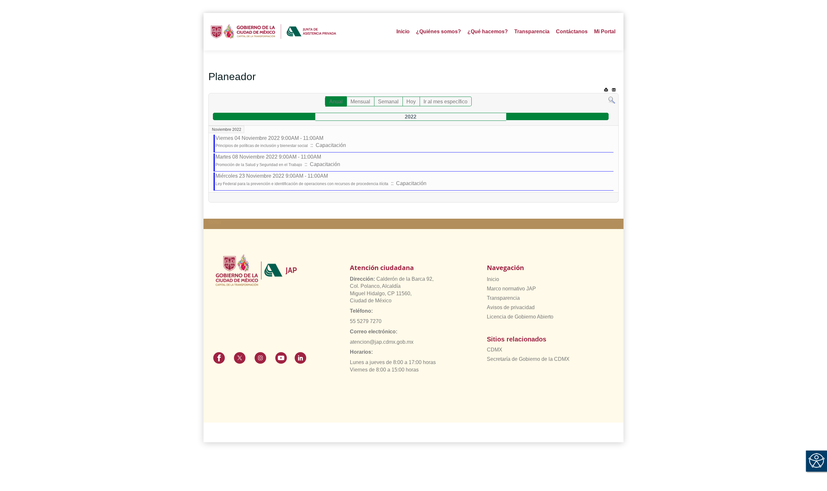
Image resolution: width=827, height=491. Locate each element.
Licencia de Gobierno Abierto (520, 316)
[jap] (273, 31)
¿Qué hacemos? (487, 31)
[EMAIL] (614, 90)
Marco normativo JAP (511, 288)
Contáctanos (572, 31)
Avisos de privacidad (511, 307)
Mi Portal (604, 31)
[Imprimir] (606, 90)
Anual (336, 101)
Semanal (388, 101)
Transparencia (503, 298)
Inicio (403, 31)
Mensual (360, 101)
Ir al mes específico (445, 101)
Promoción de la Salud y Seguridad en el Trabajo (258, 164)
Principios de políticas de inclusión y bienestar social (261, 145)
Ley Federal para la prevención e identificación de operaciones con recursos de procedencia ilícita (301, 184)
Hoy (411, 101)
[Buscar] (611, 100)
